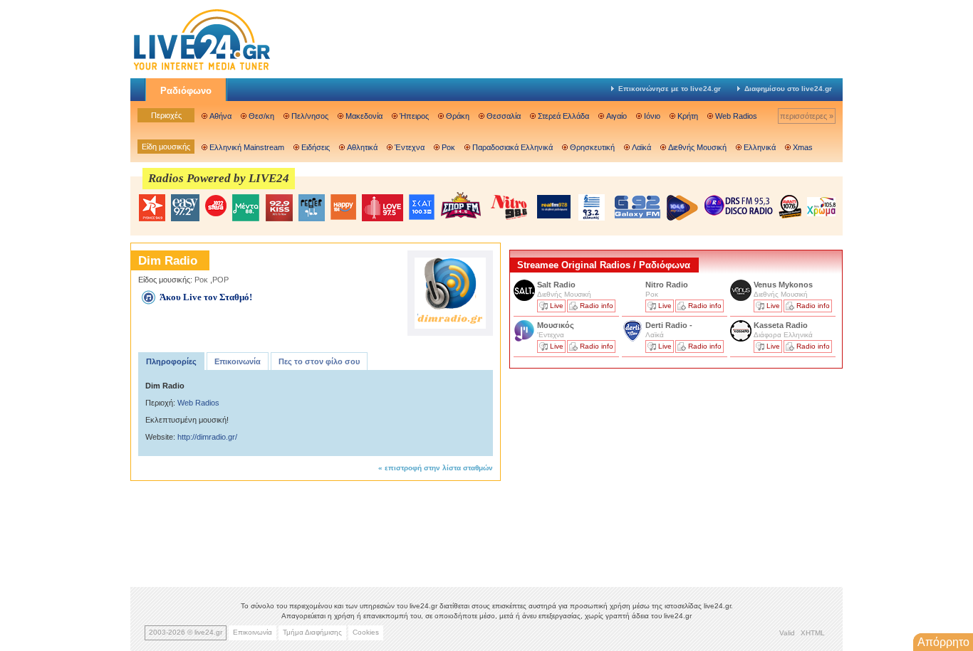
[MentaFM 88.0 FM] (245, 207)
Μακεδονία (364, 116)
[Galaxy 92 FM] (637, 206)
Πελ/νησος (309, 116)
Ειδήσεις (315, 147)
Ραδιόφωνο (186, 90)
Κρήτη (687, 116)
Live (556, 305)
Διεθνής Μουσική (697, 147)
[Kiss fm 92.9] (279, 207)
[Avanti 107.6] (790, 206)
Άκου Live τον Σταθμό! (206, 297)
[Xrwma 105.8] (821, 205)
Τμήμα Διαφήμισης (312, 632)
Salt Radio (557, 284)
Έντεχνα (410, 147)
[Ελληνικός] (592, 207)
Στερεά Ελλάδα (563, 116)
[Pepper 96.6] (311, 207)
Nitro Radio (666, 284)
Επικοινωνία (237, 361)
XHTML (813, 633)
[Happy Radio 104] (343, 207)
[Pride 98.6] (509, 207)
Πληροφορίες (171, 361)
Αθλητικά (362, 147)
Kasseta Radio (782, 325)
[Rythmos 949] (151, 207)
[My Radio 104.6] (682, 207)
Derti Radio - (668, 325)
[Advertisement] (616, 472)
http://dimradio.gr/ (207, 437)
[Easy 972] (185, 207)
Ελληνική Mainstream (246, 147)
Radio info (596, 305)
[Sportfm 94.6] (461, 205)
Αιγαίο (616, 116)
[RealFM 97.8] (554, 206)
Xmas (803, 147)
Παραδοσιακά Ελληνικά (512, 147)
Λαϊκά (641, 147)
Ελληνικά (760, 147)
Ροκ (448, 147)
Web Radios (736, 116)
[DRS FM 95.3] (738, 206)
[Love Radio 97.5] (382, 207)
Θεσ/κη (261, 116)
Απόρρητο (943, 642)
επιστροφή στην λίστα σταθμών (439, 468)
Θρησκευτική (592, 147)
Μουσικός (555, 325)
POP (220, 279)
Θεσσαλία (503, 116)
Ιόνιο (652, 116)
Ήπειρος (414, 116)
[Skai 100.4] (422, 207)
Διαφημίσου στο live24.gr (788, 88)
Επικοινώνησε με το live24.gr (669, 88)
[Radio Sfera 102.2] (216, 206)
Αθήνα (220, 116)
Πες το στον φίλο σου (319, 361)
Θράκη (457, 116)
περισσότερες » (806, 116)
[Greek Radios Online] (201, 68)
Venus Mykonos (784, 284)
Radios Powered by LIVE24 (218, 178)
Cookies (366, 632)
